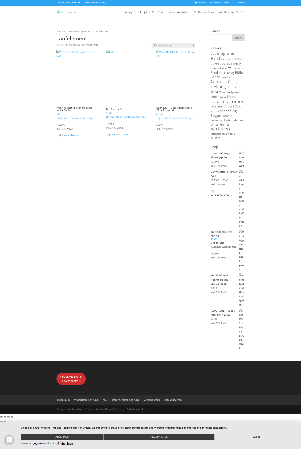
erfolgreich (216, 68)
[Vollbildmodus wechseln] (4, 416)
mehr (256, 436)
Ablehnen (62, 436)
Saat (238, 106)
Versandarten (152, 399)
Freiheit (217, 72)
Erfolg (237, 64)
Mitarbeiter (216, 107)
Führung (229, 73)
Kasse (227, 3)
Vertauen (220, 129)
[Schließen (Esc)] (11, 416)
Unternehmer (220, 124)
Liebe (231, 96)
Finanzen (236, 68)
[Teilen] (8, 416)
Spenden (227, 116)
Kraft (237, 92)
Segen (216, 115)
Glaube (219, 81)
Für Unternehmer (204, 12)
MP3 (224, 106)
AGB (105, 399)
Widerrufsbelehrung (86, 399)
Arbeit (213, 54)
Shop (161, 12)
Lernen (223, 97)
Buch (216, 58)
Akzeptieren (159, 436)
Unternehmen (233, 120)
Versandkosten (71, 135)
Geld (229, 77)
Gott (233, 81)
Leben (215, 97)
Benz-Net (77, 409)
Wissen (231, 133)
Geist (223, 77)
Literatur (216, 102)
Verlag (128, 12)
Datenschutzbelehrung (125, 399)
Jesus (216, 91)
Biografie (225, 53)
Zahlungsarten (173, 399)
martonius (232, 101)
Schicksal (215, 111)
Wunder (215, 138)
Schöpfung (228, 111)
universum (217, 120)
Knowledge (228, 92)
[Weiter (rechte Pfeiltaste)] (4, 421)
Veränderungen (219, 133)
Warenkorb (215, 3)
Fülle (239, 72)
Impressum (63, 399)
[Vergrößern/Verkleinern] (1, 416)
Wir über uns (226, 12)
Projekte (145, 12)
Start (58, 31)
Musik (230, 106)
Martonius (139, 409)
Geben (215, 77)
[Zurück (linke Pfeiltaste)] (1, 421)
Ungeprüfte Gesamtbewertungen (75, 118)
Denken (238, 59)
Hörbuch (232, 87)
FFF (229, 68)
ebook (229, 63)
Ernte (224, 68)
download (218, 63)
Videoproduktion (179, 12)
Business (227, 59)
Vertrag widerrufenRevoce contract (71, 378)
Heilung (218, 87)
